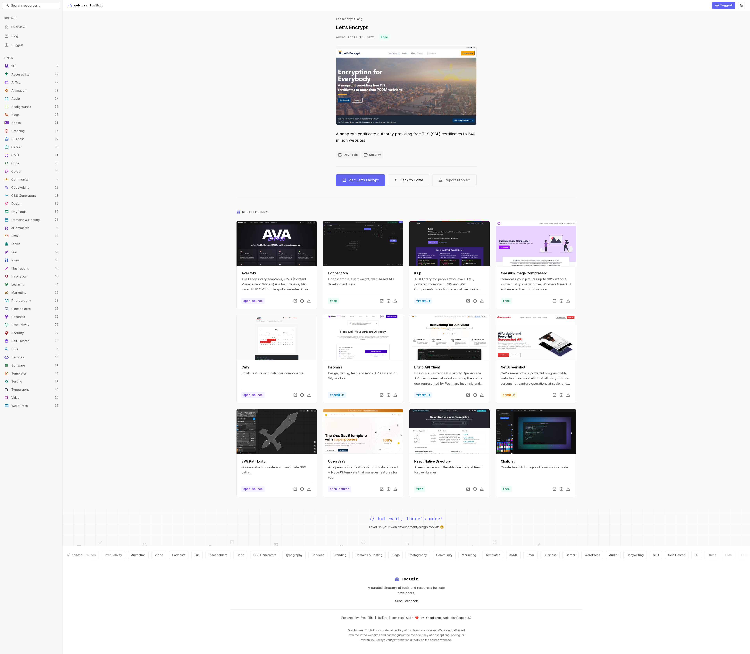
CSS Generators (31, 195)
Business (31, 138)
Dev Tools (31, 211)
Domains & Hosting (31, 219)
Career (31, 146)
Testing (31, 381)
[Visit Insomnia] (363, 337)
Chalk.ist (508, 461)
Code (31, 163)
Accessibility (31, 74)
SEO (31, 349)
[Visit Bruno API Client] (449, 337)
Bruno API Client (427, 367)
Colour (31, 171)
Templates (31, 373)
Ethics (31, 243)
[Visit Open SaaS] (363, 431)
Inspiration (31, 276)
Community (31, 179)
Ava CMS (248, 273)
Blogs (31, 114)
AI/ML (31, 82)
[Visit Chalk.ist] (536, 431)
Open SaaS (337, 461)
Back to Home (408, 180)
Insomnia (335, 367)
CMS (31, 155)
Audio (31, 98)
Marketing (31, 292)
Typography (31, 389)
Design (31, 203)
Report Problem (454, 180)
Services (31, 357)
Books (31, 122)
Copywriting (31, 187)
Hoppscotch (338, 273)
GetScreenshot (513, 367)
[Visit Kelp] (449, 243)
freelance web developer (446, 618)
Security (31, 332)
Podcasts (31, 316)
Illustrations (31, 268)
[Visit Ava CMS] (277, 243)
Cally (245, 367)
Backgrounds (31, 106)
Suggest (13, 45)
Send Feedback (406, 601)
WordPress (31, 405)
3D (31, 66)
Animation (31, 90)
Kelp (417, 273)
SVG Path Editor (254, 461)
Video (31, 397)
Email (31, 235)
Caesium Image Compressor (524, 273)
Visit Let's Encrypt (360, 180)
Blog (11, 36)
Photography (31, 300)
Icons (31, 260)
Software (31, 365)
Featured (702, 555)
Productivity (31, 324)
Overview (14, 26)
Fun (31, 252)
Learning (31, 284)
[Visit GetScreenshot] (536, 337)
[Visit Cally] (277, 337)
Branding (31, 130)
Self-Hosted (31, 340)
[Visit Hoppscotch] (363, 243)
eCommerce (31, 227)
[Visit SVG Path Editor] (277, 431)
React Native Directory (432, 461)
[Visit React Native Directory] (449, 431)
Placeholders (31, 308)
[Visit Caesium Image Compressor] (536, 243)
